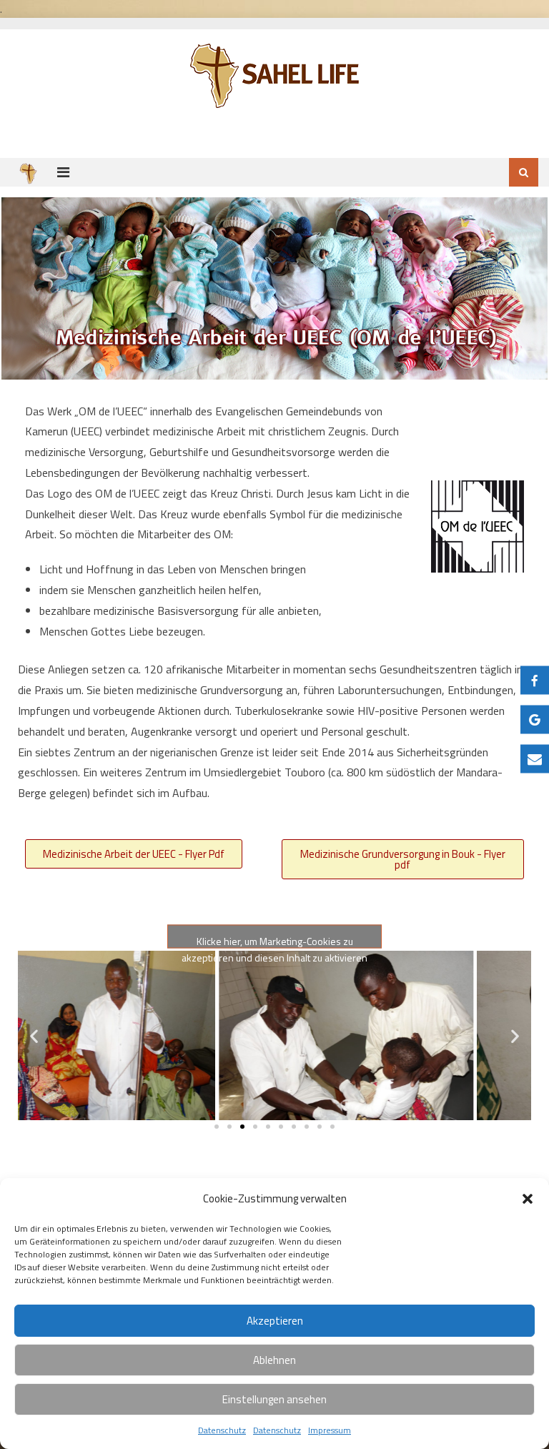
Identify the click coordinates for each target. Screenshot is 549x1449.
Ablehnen (274, 1360)
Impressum (329, 1430)
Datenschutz (222, 1430)
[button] (527, 1199)
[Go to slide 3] (242, 1126)
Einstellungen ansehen (274, 1399)
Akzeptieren (275, 1320)
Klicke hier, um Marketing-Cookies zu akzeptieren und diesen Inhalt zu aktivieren (274, 940)
